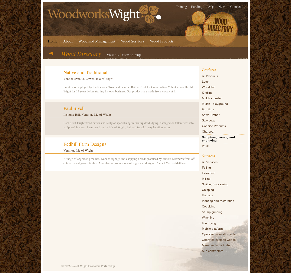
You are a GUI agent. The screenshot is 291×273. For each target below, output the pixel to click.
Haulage (207, 195)
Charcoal (208, 131)
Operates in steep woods (219, 239)
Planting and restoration (218, 201)
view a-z (113, 54)
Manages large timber (217, 245)
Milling (206, 178)
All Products (210, 76)
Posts (205, 146)
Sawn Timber (211, 115)
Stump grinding (212, 212)
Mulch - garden (212, 98)
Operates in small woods (218, 234)
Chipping (208, 189)
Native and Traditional (85, 72)
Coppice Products (214, 126)
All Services (210, 162)
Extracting (208, 173)
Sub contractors (212, 251)
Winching (208, 217)
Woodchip (208, 87)
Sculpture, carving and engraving (218, 138)
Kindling (207, 92)
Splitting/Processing (215, 184)
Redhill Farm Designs (84, 144)
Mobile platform (212, 228)
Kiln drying (209, 223)
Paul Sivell (74, 108)
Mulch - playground (215, 103)
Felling (206, 167)
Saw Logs (208, 120)
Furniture (208, 109)
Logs (205, 81)
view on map (131, 54)
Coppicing (208, 206)
